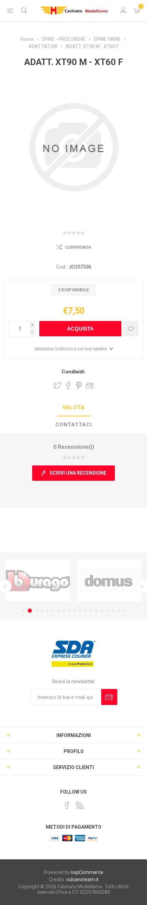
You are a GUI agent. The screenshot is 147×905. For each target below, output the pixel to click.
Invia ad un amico (90, 385)
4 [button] (42, 611)
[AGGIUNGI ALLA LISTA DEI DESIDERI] (130, 328)
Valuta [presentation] (74, 407)
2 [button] (30, 611)
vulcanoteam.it (82, 879)
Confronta (78, 247)
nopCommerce (87, 872)
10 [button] (75, 611)
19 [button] (124, 611)
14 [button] (96, 611)
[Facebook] (67, 805)
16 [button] (107, 611)
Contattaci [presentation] (73, 424)
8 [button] (64, 611)
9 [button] (69, 611)
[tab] (73, 407)
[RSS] (80, 805)
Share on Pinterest (79, 385)
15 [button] (102, 611)
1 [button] (23, 611)
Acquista (80, 329)
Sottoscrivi (109, 697)
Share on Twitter (57, 385)
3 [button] (36, 611)
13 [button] (91, 611)
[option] (38, 580)
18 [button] (118, 611)
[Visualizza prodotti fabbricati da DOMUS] (109, 580)
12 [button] (85, 611)
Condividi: (73, 372)
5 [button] (47, 611)
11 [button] (80, 611)
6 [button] (53, 611)
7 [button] (58, 611)
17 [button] (113, 611)
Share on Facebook (68, 385)
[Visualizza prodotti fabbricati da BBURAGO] (38, 580)
